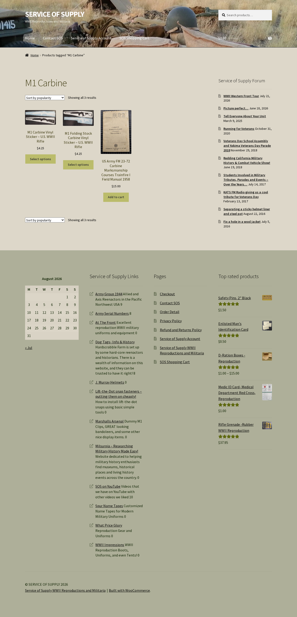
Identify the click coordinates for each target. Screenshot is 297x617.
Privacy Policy (171, 320)
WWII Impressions (109, 544)
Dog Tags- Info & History (115, 342)
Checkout (167, 294)
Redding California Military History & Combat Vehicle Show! (246, 160)
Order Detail (169, 311)
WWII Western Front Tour (241, 96)
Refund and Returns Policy (181, 330)
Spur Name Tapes (109, 505)
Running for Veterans (238, 129)
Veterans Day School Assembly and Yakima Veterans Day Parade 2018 (247, 145)
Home (30, 38)
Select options (40, 159)
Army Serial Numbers (112, 313)
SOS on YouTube (107, 486)
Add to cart (116, 197)
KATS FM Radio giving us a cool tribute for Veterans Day (245, 194)
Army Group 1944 (108, 294)
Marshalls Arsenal (109, 421)
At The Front (105, 322)
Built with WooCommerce (129, 590)
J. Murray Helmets (109, 382)
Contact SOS (53, 38)
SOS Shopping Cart (134, 38)
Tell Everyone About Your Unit (244, 116)
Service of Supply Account (91, 38)
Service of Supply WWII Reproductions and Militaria (65, 590)
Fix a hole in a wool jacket (242, 221)
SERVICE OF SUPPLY (54, 14)
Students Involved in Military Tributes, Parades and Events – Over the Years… (245, 179)
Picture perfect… (236, 108)
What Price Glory (108, 525)
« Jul (28, 347)
